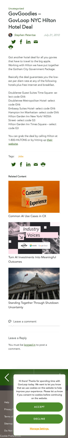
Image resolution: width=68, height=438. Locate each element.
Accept (39, 406)
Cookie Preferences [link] (10, 436)
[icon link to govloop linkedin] (28, 42)
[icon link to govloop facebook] (21, 42)
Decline (39, 418)
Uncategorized (16, 8)
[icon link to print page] (10, 47)
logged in (29, 345)
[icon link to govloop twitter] (13, 42)
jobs (20, 156)
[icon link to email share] (36, 42)
